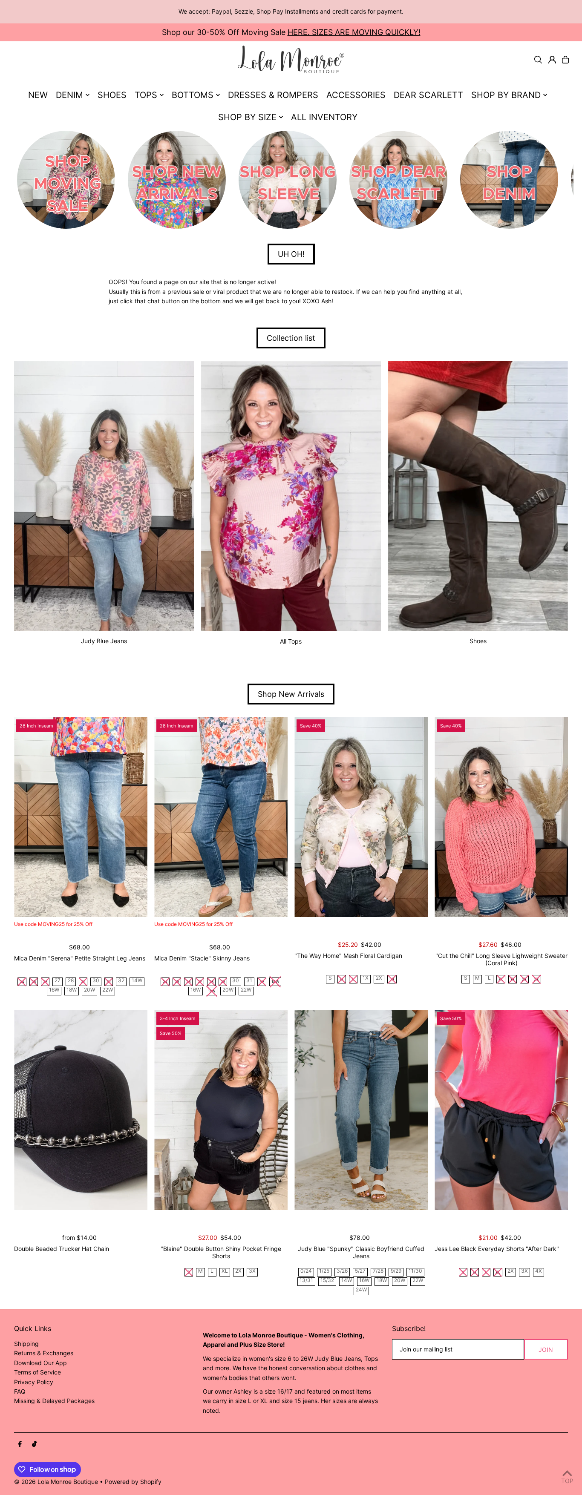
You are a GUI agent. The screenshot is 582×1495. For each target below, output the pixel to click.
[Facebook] (20, 1444)
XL (225, 1271)
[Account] (552, 59)
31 (249, 980)
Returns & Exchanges (43, 1353)
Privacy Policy (33, 1382)
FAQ (20, 1391)
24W (361, 1290)
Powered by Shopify (133, 1481)
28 (71, 980)
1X (366, 978)
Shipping (26, 1343)
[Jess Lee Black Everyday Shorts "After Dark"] (501, 1110)
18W (71, 990)
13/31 (306, 1280)
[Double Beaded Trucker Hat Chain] (80, 1110)
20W (89, 990)
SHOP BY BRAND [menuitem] (506, 95)
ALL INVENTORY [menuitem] (324, 117)
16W (54, 990)
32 (121, 980)
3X (252, 1271)
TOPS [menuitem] (146, 95)
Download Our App (40, 1362)
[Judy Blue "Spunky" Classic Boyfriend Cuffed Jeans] (361, 1110)
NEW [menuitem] (38, 95)
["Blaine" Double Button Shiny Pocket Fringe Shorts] (221, 1110)
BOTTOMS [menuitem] (192, 95)
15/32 (327, 1280)
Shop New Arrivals (291, 694)
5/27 (360, 1271)
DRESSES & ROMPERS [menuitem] (273, 95)
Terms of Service (37, 1372)
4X (538, 1271)
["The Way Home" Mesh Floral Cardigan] (361, 817)
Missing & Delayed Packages (54, 1400)
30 (95, 980)
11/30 (415, 1271)
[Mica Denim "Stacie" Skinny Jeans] (221, 817)
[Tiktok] (34, 1444)
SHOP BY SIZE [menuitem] (247, 117)
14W (137, 980)
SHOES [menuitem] (112, 95)
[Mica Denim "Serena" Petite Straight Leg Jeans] (80, 817)
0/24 (306, 1271)
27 (58, 980)
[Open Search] (538, 59)
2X (379, 978)
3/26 (342, 1271)
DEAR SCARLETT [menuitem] (428, 95)
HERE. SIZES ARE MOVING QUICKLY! (354, 32)
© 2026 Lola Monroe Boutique (56, 1481)
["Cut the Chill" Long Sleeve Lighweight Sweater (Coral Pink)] (501, 817)
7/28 (378, 1271)
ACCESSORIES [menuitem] (356, 95)
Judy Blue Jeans (104, 640)
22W (107, 990)
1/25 (324, 1271)
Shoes (478, 640)
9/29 (396, 1271)
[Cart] (565, 59)
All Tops (291, 641)
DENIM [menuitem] (69, 95)
